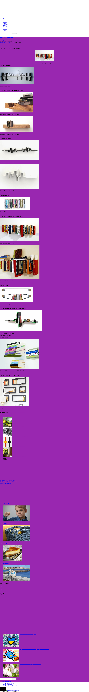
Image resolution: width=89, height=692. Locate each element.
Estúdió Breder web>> (4, 88)
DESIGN (9, 459)
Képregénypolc (23, 412)
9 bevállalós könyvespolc (6, 37)
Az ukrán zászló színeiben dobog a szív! (28, 634)
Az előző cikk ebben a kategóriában (7, 480)
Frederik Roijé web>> (4, 193)
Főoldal (1, 35)
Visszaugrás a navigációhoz (5, 483)
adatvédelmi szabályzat (7, 684)
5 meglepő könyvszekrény (13, 412)
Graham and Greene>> (5, 410)
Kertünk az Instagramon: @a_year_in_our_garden (30, 664)
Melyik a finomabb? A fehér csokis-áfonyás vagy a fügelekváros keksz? (34, 649)
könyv (7, 458)
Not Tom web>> (3, 283)
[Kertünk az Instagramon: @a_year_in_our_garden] (11, 670)
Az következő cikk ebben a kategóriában (8, 481)
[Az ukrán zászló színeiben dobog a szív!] (11, 640)
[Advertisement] (39, 9)
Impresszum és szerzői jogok (8, 683)
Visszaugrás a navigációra (5, 40)
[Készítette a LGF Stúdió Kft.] (12, 690)
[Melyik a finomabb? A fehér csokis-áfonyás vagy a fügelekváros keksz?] (11, 655)
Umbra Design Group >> (5, 373)
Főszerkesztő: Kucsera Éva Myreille (10, 685)
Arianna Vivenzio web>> (5, 306)
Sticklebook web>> (4, 214)
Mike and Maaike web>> (5, 136)
